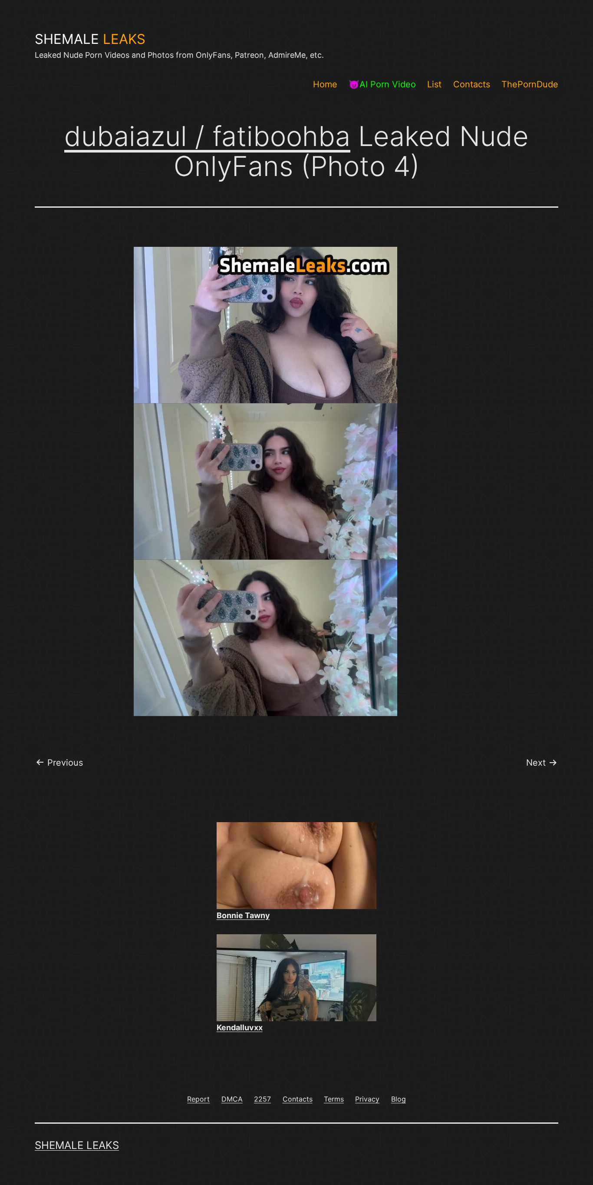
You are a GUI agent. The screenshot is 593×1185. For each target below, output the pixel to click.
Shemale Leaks (77, 1145)
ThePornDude (529, 84)
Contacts (471, 84)
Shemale (90, 39)
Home (325, 84)
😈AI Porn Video (382, 84)
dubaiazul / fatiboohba (207, 136)
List (434, 84)
